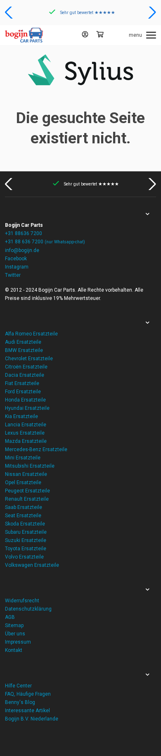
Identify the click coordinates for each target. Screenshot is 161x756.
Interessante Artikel (27, 710)
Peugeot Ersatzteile (27, 491)
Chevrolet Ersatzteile (29, 358)
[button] (9, 12)
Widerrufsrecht (22, 601)
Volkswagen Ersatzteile (32, 565)
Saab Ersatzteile (23, 507)
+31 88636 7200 (23, 233)
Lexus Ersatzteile (25, 433)
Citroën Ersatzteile (26, 367)
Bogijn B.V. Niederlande (31, 719)
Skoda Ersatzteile (25, 524)
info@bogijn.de (22, 250)
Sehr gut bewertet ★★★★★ (86, 12)
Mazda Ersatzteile (26, 441)
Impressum (18, 642)
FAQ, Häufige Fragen (28, 694)
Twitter (13, 275)
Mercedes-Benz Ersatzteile (36, 449)
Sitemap (14, 625)
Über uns (15, 634)
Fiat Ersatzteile (22, 383)
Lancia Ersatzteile (25, 425)
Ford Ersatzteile (23, 392)
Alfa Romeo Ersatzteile (31, 334)
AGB (10, 617)
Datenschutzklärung (28, 609)
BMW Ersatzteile (24, 350)
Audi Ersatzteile (23, 342)
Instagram (16, 267)
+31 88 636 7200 (45, 242)
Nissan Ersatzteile (26, 474)
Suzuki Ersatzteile (25, 540)
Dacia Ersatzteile (24, 375)
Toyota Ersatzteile (25, 549)
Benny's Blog (20, 702)
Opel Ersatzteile (23, 482)
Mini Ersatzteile (22, 458)
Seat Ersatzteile (23, 515)
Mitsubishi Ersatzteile (29, 466)
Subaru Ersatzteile (26, 532)
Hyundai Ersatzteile (27, 408)
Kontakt (13, 650)
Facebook (16, 259)
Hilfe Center (18, 686)
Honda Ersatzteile (25, 400)
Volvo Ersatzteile (24, 557)
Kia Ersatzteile (21, 416)
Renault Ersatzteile (27, 499)
